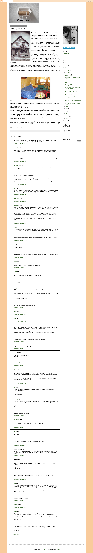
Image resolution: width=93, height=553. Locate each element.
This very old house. (69, 82)
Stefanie (15, 511)
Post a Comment (15, 534)
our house (16, 363)
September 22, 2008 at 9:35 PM (20, 415)
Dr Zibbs (15, 138)
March (67, 115)
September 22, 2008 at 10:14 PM (20, 435)
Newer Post (13, 536)
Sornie (15, 227)
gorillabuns (16, 504)
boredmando (16, 325)
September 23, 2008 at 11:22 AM (20, 479)
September (68, 74)
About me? (66, 53)
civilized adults (34, 125)
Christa (15, 271)
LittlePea (15, 369)
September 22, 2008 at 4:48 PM (20, 341)
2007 (66, 120)
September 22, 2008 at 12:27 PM (20, 240)
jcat (14, 412)
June (67, 110)
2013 (66, 58)
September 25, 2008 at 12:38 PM (20, 531)
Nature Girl (16, 399)
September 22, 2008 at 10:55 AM (20, 143)
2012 (66, 60)
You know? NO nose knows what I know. (73, 98)
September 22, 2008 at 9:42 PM (20, 427)
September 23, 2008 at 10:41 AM (20, 455)
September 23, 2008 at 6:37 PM (20, 500)
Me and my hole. (68, 75)
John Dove (44, 549)
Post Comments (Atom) (20, 539)
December (68, 68)
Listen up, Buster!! (68, 94)
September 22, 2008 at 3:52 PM (20, 321)
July (66, 108)
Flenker (15, 439)
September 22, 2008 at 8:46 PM (20, 395)
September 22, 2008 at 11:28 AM (20, 201)
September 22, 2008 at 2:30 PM (20, 300)
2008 (66, 67)
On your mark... (68, 90)
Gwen (15, 483)
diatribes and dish (17, 253)
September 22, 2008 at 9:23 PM (20, 408)
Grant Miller (16, 345)
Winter (15, 303)
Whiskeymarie (17, 198)
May (66, 111)
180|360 (15, 431)
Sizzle (15, 236)
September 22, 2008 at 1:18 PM (20, 267)
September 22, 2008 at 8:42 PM (20, 383)
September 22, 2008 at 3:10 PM (20, 307)
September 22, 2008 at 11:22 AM (20, 194)
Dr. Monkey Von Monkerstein (19, 157)
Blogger (58, 549)
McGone (15, 188)
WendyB (15, 280)
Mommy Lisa (16, 288)
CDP (14, 244)
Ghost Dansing (17, 362)
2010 (66, 64)
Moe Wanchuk (16, 419)
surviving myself (17, 473)
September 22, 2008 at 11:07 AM (20, 161)
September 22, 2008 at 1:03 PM (20, 257)
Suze (15, 318)
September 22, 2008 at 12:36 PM (20, 249)
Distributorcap (17, 497)
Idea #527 (16, 524)
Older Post (58, 536)
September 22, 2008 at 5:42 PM (20, 348)
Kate (15, 174)
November (68, 70)
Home (35, 536)
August (67, 106)
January (67, 118)
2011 (66, 62)
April (67, 113)
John (15, 337)
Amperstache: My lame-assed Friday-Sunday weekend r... (72, 88)
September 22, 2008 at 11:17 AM (20, 184)
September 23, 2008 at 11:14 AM (20, 469)
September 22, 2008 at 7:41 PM (20, 358)
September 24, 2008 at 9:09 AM (20, 507)
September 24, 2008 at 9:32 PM (20, 520)
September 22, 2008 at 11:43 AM (20, 232)
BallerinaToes (16, 147)
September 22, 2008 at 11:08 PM (20, 445)
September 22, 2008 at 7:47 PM (20, 365)
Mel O (15, 387)
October (67, 72)
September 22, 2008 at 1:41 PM (20, 284)
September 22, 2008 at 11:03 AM (20, 153)
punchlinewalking (17, 165)
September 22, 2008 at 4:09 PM (20, 333)
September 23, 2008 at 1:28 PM (20, 493)
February (67, 116)
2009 (66, 65)
